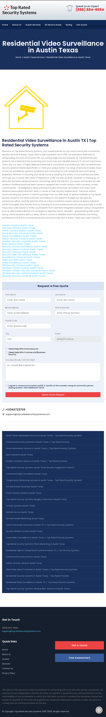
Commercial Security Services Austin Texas (26, 556)
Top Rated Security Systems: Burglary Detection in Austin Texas (36, 499)
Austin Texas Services (34, 57)
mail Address (12, 307)
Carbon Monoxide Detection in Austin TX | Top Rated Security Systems (40, 524)
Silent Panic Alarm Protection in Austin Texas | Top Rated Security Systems (41, 569)
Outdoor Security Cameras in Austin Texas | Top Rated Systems (36, 461)
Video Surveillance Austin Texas (19, 262)
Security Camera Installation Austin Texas (24, 246)
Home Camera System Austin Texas (21, 230)
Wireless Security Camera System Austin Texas (27, 273)
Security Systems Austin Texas (20, 505)
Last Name (60, 294)
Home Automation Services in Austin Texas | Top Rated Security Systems (41, 448)
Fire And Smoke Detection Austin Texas (24, 486)
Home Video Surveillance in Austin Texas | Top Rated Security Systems (40, 537)
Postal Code (11, 320)
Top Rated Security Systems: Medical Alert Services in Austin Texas (38, 588)
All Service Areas (53, 24)
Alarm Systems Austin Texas (19, 454)
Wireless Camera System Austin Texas (22, 267)
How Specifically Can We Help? (20, 359)
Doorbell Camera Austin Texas (18, 228)
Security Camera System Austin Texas (22, 249)
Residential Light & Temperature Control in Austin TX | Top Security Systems (42, 550)
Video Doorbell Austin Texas (17, 259)
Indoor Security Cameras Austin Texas (24, 563)
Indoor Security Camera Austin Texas (22, 238)
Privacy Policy (8, 673)
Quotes (5, 659)
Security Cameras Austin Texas (19, 252)
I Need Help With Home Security (23, 349)
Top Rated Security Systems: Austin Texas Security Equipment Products (40, 467)
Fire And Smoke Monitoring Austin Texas (25, 518)
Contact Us (7, 668)
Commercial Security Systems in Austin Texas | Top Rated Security (37, 441)
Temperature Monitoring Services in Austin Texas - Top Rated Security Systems (44, 480)
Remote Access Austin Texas (20, 512)
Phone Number (62, 307)
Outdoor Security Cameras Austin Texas (23, 241)
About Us (16, 24)
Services (6, 663)
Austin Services (33, 24)
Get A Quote (79, 645)
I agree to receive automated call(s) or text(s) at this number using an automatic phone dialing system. (50, 387)
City (7, 333)
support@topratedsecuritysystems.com (28, 414)
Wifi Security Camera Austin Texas (20, 265)
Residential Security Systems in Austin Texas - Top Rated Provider (37, 575)
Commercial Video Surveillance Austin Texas (26, 473)
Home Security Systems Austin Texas (24, 492)
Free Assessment (79, 657)
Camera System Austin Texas (18, 225)
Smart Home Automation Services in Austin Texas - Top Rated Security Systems (44, 435)
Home (5, 24)
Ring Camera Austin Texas (16, 244)
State (57, 333)
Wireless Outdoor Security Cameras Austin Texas (28, 270)
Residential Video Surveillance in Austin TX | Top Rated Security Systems (40, 582)
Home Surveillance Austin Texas (19, 236)
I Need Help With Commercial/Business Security (26, 353)
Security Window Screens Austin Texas (24, 531)
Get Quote (81, 24)
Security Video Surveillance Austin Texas (23, 254)
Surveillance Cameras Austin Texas (21, 257)
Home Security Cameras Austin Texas (22, 233)
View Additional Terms (33, 387)
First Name (11, 294)
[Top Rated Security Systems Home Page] (19, 9)
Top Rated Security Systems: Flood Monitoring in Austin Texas (35, 543)
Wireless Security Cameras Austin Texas (23, 276)
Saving (69, 24)
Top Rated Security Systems (28, 711)
